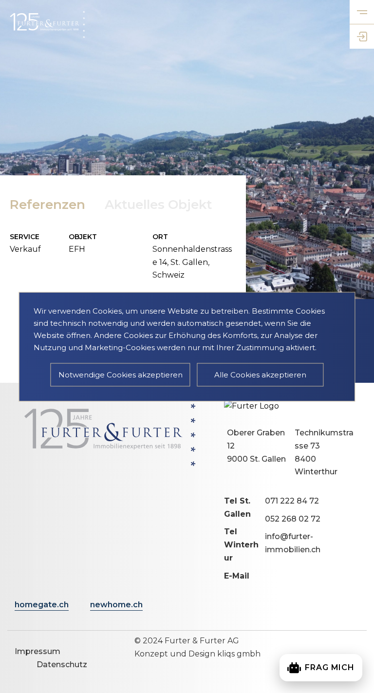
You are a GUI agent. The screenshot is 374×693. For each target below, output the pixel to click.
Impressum (37, 651)
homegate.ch (42, 604)
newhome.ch (116, 604)
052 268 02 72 (292, 519)
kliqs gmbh (239, 653)
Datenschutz (62, 664)
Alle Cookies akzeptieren (260, 374)
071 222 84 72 (292, 501)
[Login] (362, 36)
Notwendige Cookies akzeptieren (120, 374)
